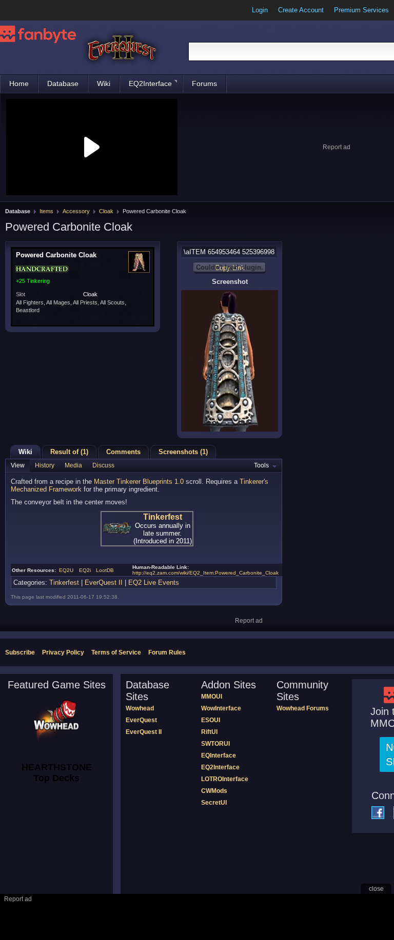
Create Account (301, 10)
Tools (261, 465)
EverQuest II (104, 582)
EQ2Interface (150, 83)
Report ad (336, 147)
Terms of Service (116, 652)
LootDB (105, 570)
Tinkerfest (162, 517)
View (18, 465)
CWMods (214, 790)
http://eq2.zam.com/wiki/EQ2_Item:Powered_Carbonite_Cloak (205, 573)
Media (73, 465)
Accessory (76, 211)
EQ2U (66, 570)
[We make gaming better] (33, 10)
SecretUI (214, 802)
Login (260, 10)
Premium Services (361, 10)
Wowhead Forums (303, 708)
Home (19, 83)
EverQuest (141, 720)
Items (46, 211)
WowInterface (221, 708)
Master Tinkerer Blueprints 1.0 (139, 481)
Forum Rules (167, 652)
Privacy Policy (63, 652)
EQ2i (85, 570)
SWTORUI (215, 743)
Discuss (103, 465)
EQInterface (218, 755)
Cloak (106, 211)
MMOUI (211, 696)
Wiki (103, 83)
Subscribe (20, 652)
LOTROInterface (224, 779)
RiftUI (209, 731)
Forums (204, 83)
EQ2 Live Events (153, 582)
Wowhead (140, 708)
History (44, 465)
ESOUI (210, 720)
